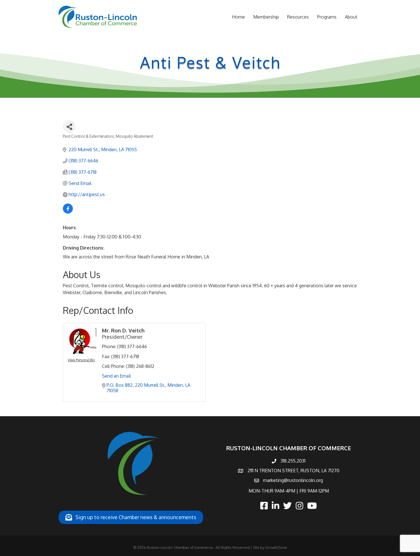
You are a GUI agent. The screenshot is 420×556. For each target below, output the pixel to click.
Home (238, 17)
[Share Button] (69, 126)
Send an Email (116, 376)
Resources (298, 17)
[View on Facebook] (68, 212)
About (351, 17)
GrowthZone (276, 547)
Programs (327, 17)
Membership (266, 17)
